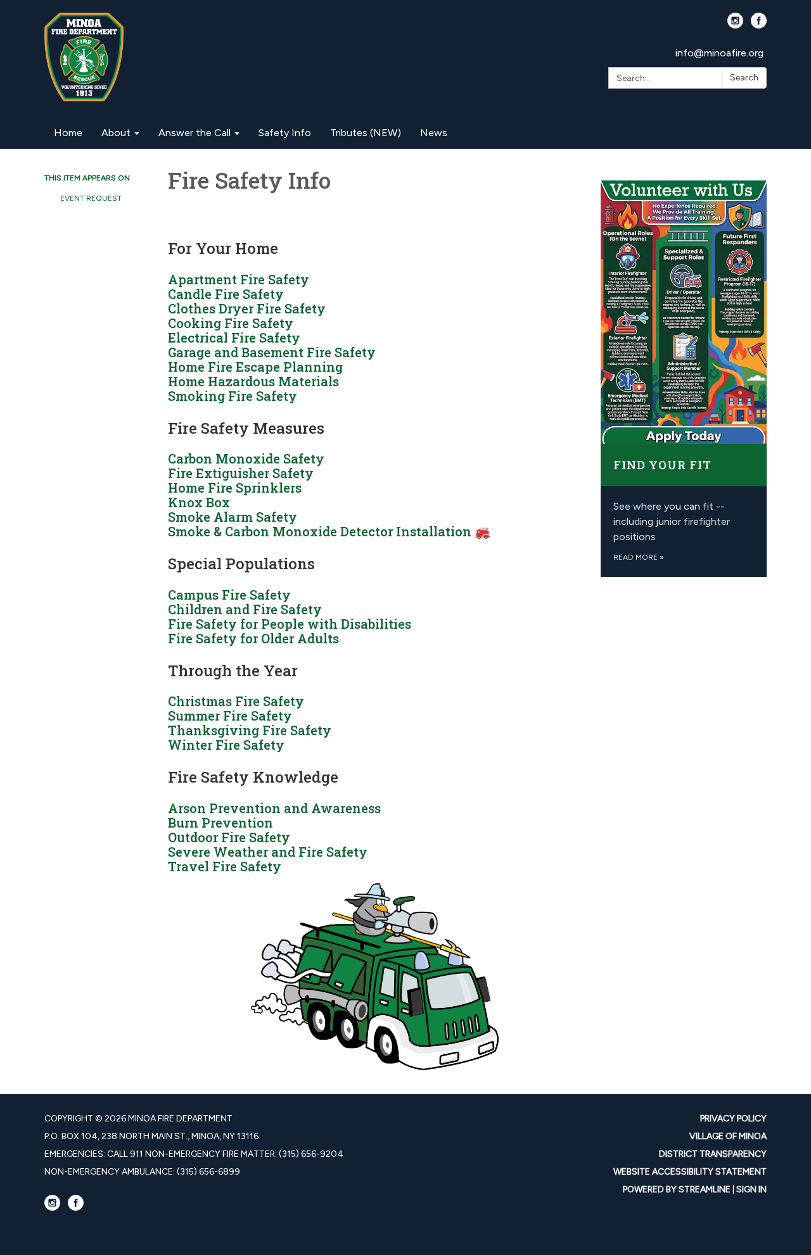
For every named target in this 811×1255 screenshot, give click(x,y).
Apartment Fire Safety (238, 279)
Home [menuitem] (68, 133)
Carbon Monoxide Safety (246, 458)
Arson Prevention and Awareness (274, 808)
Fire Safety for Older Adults (253, 638)
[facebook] (759, 25)
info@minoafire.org (719, 53)
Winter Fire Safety (226, 744)
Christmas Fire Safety (236, 701)
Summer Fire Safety (230, 715)
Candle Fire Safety (226, 294)
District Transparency (713, 1154)
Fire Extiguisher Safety (241, 473)
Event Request (91, 198)
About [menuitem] (116, 133)
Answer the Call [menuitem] (194, 133)
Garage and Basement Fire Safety (272, 352)
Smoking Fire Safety (232, 396)
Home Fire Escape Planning (255, 366)
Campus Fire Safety (229, 594)
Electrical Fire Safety (234, 337)
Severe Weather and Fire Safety (267, 851)
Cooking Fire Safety (230, 323)
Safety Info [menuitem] (285, 133)
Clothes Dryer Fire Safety (247, 308)
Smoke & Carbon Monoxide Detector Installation (319, 531)
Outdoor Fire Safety (229, 837)
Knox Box (199, 502)
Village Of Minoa (728, 1136)
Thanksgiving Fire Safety (249, 730)
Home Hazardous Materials (253, 381)
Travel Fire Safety (224, 866)
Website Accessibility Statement (690, 1171)
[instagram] (735, 25)
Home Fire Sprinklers (235, 487)
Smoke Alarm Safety (232, 516)
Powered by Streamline (677, 1189)
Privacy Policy (733, 1118)
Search (744, 77)
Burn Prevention (220, 822)
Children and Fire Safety (245, 609)
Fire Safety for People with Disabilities (289, 623)
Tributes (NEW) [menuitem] (365, 133)
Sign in (751, 1189)
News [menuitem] (433, 133)
